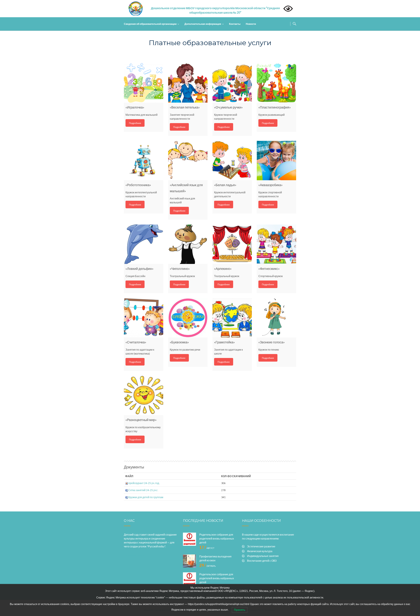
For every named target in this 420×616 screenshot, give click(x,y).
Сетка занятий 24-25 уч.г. (143, 490)
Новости (251, 23)
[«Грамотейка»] (232, 317)
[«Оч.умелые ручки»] (232, 83)
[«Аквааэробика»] (276, 160)
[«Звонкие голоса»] (276, 317)
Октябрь (207, 566)
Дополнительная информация (202, 23)
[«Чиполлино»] (188, 244)
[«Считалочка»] (143, 317)
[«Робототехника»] (143, 160)
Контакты (235, 23)
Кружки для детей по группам (145, 497)
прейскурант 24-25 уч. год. (143, 483)
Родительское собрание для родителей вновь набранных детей (216, 538)
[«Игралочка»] (143, 83)
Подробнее (135, 123)
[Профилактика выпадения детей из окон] (189, 561)
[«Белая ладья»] (232, 160)
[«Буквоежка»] (188, 317)
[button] (215, 10)
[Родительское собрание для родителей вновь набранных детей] (189, 539)
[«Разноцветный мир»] (143, 395)
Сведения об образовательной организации (150, 23)
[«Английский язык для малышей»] (188, 160)
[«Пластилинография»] (276, 83)
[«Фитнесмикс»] (276, 244)
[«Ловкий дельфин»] (143, 244)
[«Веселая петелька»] (188, 83)
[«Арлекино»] (232, 244)
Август (206, 548)
